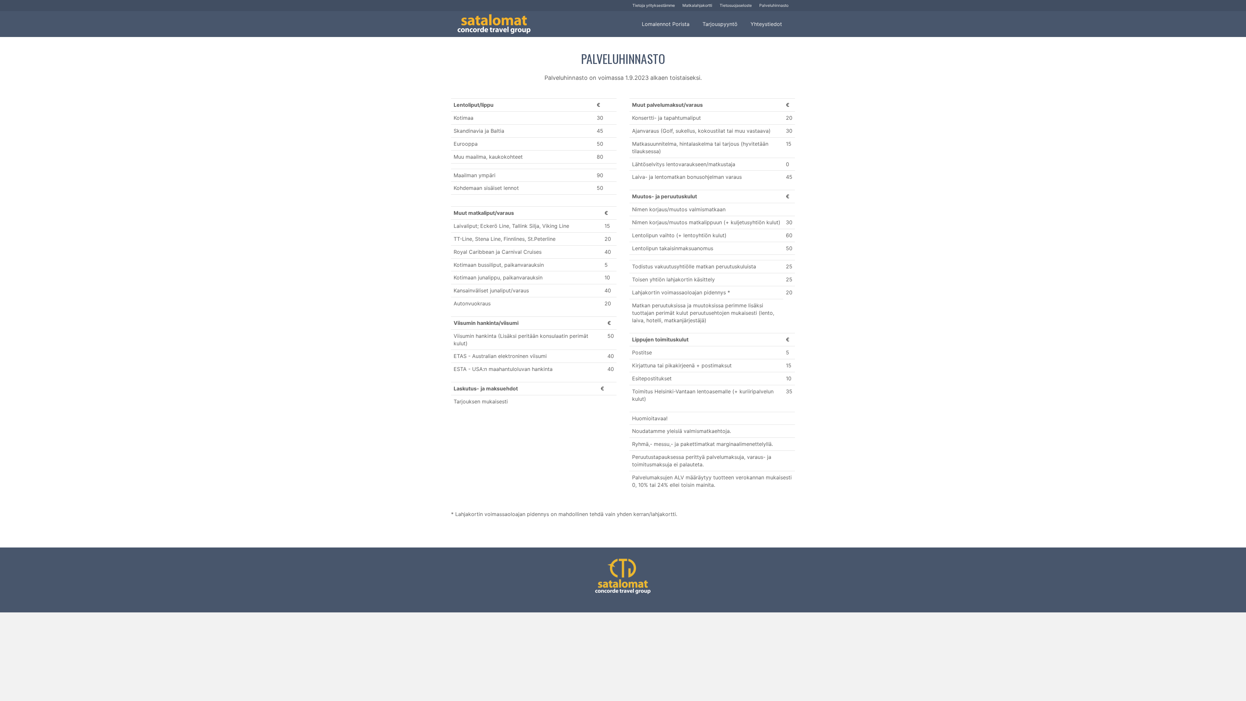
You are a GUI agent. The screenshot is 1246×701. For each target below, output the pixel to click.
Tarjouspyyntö (720, 24)
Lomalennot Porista (666, 24)
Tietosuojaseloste (736, 5)
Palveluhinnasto (773, 5)
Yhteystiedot (766, 24)
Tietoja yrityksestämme (653, 5)
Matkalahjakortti (697, 5)
